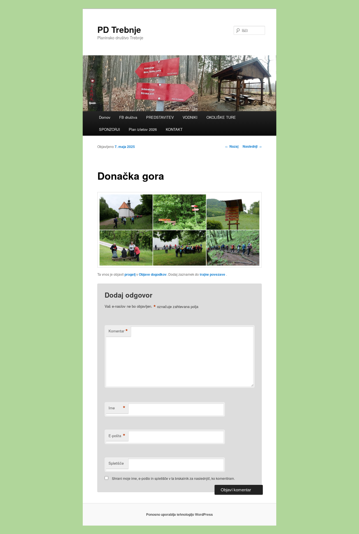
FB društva (128, 117)
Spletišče (116, 463)
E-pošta (117, 435)
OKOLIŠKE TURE (221, 117)
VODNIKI (190, 117)
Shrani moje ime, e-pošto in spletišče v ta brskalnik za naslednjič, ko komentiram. (173, 478)
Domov (105, 117)
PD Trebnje (119, 29)
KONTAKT (174, 129)
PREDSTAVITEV (160, 117)
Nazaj (231, 146)
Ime (117, 407)
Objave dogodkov (153, 274)
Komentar (118, 331)
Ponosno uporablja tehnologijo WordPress (179, 514)
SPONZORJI (109, 129)
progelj (130, 274)
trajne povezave (212, 274)
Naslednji (252, 146)
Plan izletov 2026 (143, 129)
